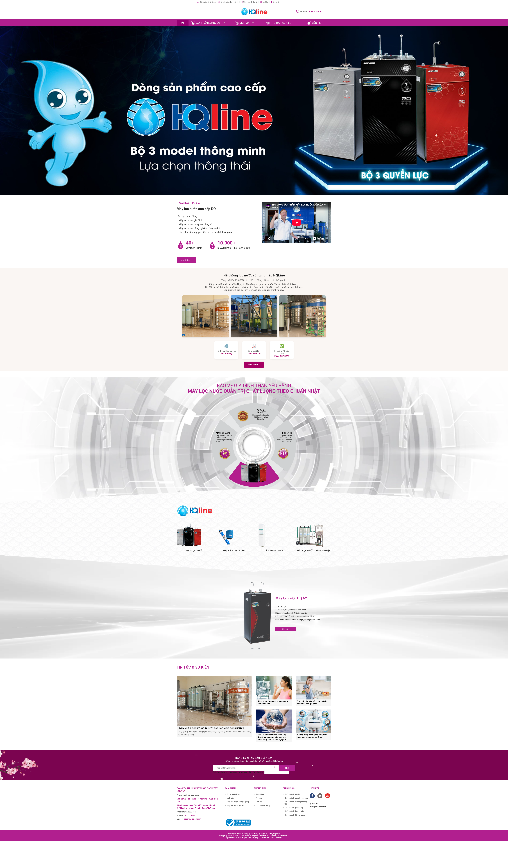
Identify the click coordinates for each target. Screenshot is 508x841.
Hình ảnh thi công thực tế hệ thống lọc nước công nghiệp (211, 728)
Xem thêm (185, 260)
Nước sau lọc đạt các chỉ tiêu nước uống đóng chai (260, 416)
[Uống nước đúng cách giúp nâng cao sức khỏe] (274, 687)
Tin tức (265, 2)
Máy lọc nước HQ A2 (291, 598)
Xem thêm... (254, 364)
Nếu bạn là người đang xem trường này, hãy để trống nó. (238, 772)
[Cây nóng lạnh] (274, 535)
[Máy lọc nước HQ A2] (258, 613)
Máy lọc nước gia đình (236, 805)
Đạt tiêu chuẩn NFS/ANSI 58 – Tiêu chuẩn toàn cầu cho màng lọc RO (284, 437)
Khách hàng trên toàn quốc (233, 248)
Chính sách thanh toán (294, 811)
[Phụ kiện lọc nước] (234, 535)
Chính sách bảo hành (229, 2)
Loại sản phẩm (194, 248)
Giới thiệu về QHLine (207, 2)
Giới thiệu (260, 794)
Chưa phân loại (233, 794)
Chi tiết (285, 629)
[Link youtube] (327, 795)
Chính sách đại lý (250, 2)
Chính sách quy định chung (296, 798)
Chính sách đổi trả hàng (295, 815)
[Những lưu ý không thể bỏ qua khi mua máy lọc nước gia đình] (313, 721)
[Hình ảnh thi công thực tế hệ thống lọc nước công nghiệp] (214, 701)
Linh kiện (230, 798)
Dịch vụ (244, 22)
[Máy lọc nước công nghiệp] (313, 535)
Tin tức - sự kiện (281, 22)
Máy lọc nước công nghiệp (238, 802)
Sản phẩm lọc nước (208, 22)
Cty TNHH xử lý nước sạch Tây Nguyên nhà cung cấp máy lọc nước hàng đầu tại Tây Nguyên (271, 737)
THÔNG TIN (260, 788)
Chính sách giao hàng (294, 808)
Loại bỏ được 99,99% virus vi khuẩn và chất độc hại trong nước (224, 437)
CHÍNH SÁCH (289, 788)
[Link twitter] (319, 795)
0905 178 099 (315, 11)
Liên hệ (276, 2)
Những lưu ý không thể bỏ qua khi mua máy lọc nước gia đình (312, 736)
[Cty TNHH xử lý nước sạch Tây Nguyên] (182, 23)
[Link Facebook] (312, 795)
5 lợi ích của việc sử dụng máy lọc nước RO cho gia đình (312, 702)
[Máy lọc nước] (194, 535)
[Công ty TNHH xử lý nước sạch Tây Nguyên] (254, 11)
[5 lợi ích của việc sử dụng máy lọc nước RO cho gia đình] (313, 687)
